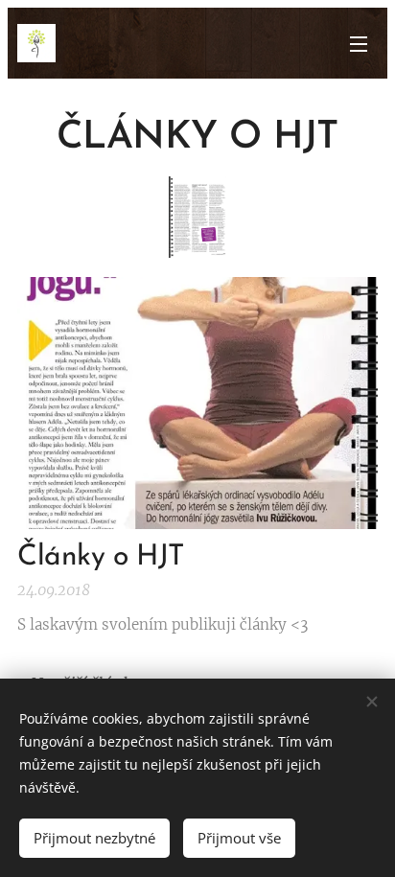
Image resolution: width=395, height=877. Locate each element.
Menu (358, 43)
